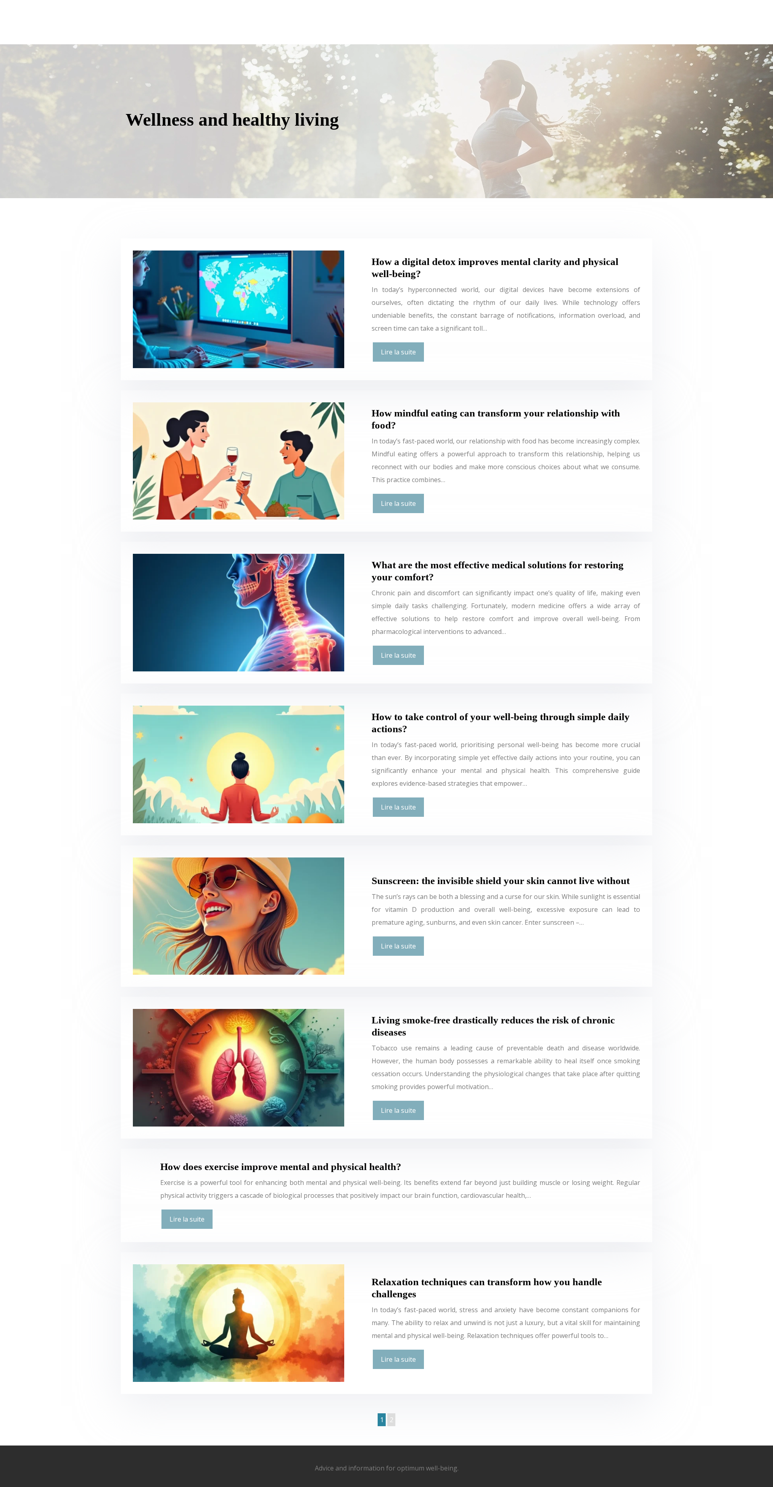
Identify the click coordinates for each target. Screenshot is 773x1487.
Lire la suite (398, 352)
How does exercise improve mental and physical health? (280, 1166)
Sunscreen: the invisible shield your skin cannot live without (501, 880)
